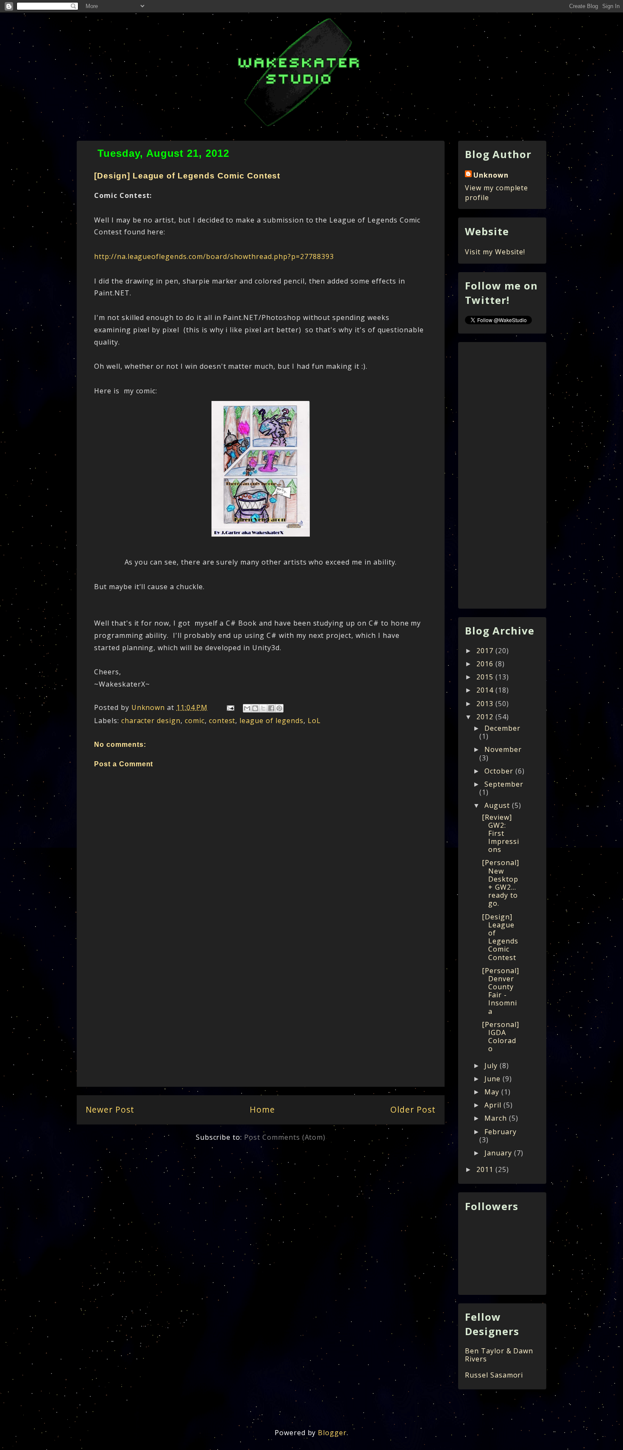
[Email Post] (229, 707)
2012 (485, 716)
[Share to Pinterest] (279, 708)
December (502, 728)
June (493, 1078)
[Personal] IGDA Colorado (500, 1037)
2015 (485, 677)
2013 (485, 703)
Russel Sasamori (494, 1375)
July (492, 1065)
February (500, 1131)
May (492, 1092)
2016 (485, 663)
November (503, 749)
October (499, 771)
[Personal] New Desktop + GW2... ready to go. (500, 883)
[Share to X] (263, 708)
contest (222, 720)
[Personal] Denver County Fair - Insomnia (500, 991)
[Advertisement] (260, 1025)
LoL (314, 720)
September (503, 784)
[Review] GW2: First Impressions (500, 833)
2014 (485, 690)
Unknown (491, 175)
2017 (485, 650)
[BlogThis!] (255, 708)
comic (195, 720)
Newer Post (110, 1109)
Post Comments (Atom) (284, 1137)
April (493, 1105)
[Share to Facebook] (271, 708)
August (498, 805)
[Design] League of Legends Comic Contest (500, 937)
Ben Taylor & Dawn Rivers (499, 1355)
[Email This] (247, 708)
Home (262, 1109)
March (496, 1118)
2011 (485, 1169)
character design (151, 720)
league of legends (271, 720)
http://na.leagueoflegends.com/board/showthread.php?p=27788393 (214, 256)
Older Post (413, 1109)
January (499, 1153)
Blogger (332, 1432)
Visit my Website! (495, 251)
